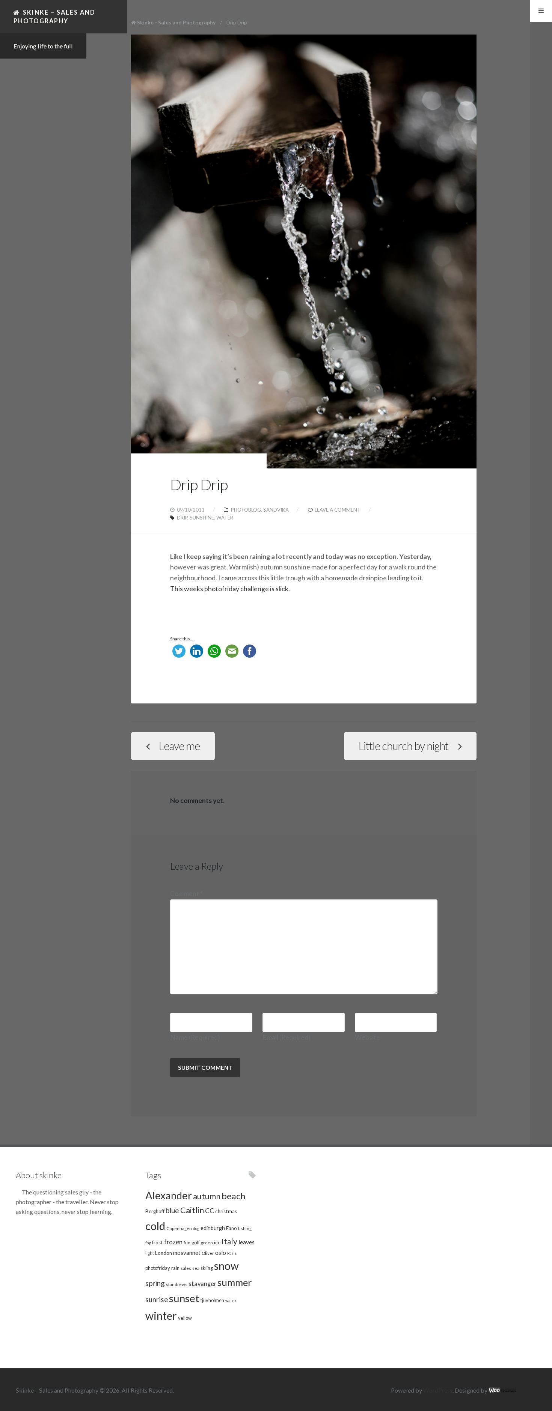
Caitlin (192, 1210)
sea (195, 1268)
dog (196, 1228)
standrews (176, 1284)
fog (148, 1242)
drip (182, 518)
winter (161, 1315)
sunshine (202, 518)
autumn (206, 1196)
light (149, 1253)
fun (187, 1242)
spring (155, 1283)
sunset (184, 1298)
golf (196, 1242)
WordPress (437, 1390)
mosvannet (187, 1252)
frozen (173, 1242)
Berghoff (154, 1211)
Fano (231, 1228)
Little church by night (403, 745)
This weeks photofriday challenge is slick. (230, 589)
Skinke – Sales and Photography (54, 16)
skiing (207, 1268)
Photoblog (246, 510)
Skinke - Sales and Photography (176, 22)
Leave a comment (337, 510)
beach (233, 1196)
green (207, 1242)
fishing (245, 1228)
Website (367, 1037)
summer (234, 1282)
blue (172, 1210)
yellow (185, 1318)
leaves (246, 1241)
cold (155, 1225)
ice (217, 1242)
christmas (226, 1211)
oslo (220, 1252)
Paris (232, 1253)
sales (186, 1268)
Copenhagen (179, 1228)
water (224, 518)
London (163, 1253)
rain (175, 1268)
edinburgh (213, 1228)
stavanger (202, 1284)
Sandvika (276, 510)
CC (209, 1211)
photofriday (157, 1268)
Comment (186, 893)
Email (286, 1037)
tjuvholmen (212, 1300)
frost (157, 1242)
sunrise (156, 1299)
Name (195, 1037)
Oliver (208, 1253)
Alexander (168, 1195)
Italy (229, 1241)
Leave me (179, 745)
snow (226, 1265)
